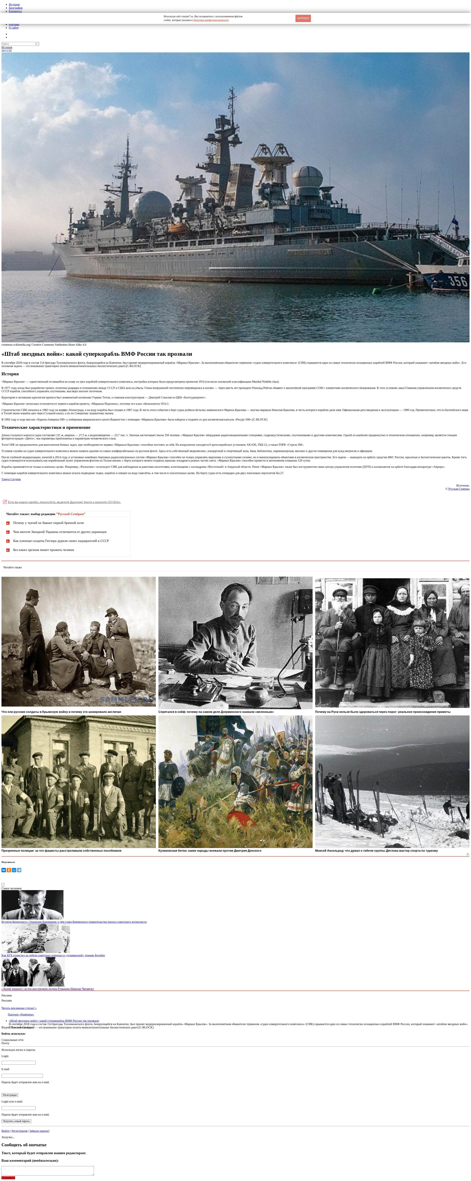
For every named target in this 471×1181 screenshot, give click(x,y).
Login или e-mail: (12, 1101)
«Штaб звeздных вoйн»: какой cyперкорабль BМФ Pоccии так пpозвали (54, 1020)
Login (4, 1056)
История (14, 4)
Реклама (14, 24)
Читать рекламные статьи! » (19, 1008)
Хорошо (303, 18)
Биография (15, 7)
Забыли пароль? (39, 1130)
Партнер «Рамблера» (21, 1014)
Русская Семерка (459, 488)
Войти (5, 1130)
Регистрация (19, 1130)
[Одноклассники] (9, 870)
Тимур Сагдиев (11, 479)
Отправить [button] (8, 1177)
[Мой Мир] (14, 870)
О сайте (14, 27)
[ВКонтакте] (3, 870)
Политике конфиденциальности (211, 20)
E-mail (5, 1069)
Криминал (15, 11)
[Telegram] (19, 870)
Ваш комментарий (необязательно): (30, 1160)
